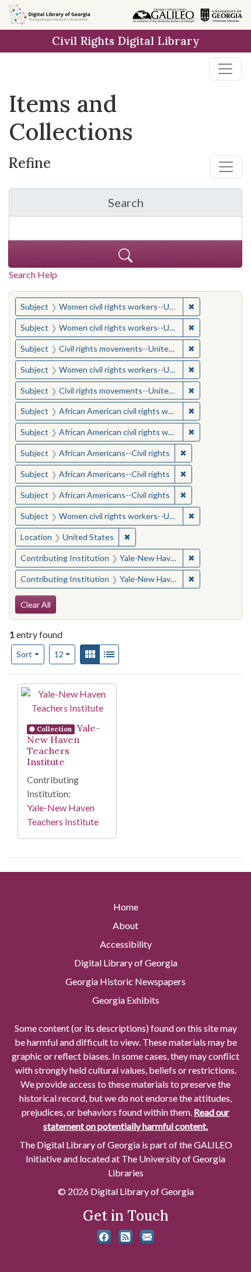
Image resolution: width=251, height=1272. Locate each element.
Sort (24, 654)
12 (65, 654)
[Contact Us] (147, 1237)
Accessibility (126, 943)
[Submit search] (125, 254)
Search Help (33, 274)
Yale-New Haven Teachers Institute (63, 745)
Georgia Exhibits (125, 999)
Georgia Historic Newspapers (125, 981)
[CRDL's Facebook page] (104, 1237)
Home (125, 906)
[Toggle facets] (226, 166)
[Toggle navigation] (225, 68)
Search (175, 205)
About (125, 925)
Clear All (35, 604)
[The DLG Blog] (125, 1237)
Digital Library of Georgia (125, 962)
